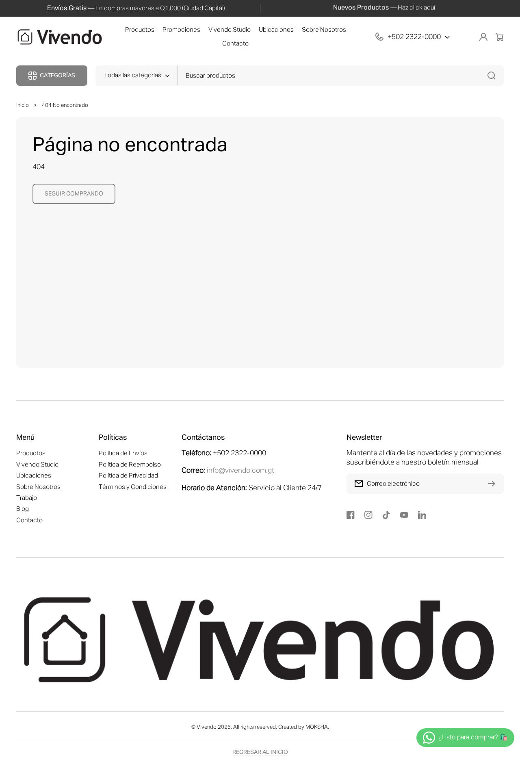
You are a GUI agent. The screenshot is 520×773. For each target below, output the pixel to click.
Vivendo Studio (37, 465)
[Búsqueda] (493, 75)
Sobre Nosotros (38, 487)
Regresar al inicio (260, 752)
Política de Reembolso (130, 465)
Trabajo (26, 498)
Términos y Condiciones (133, 487)
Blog (22, 509)
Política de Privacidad (128, 476)
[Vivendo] (60, 37)
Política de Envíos (123, 453)
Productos (31, 453)
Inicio (22, 105)
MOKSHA (317, 727)
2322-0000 (423, 37)
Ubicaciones (33, 476)
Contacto (29, 520)
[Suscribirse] (493, 483)
